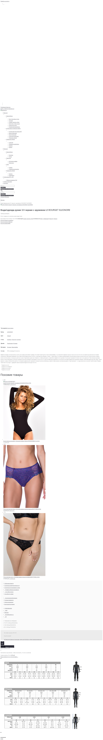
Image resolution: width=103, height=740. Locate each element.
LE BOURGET (10, 332)
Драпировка (10, 343)
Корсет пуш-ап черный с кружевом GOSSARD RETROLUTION (17, 383)
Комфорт (9, 339)
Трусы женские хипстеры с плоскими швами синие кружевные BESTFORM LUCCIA (22, 509)
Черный (9, 335)
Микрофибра (15, 347)
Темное (55, 218)
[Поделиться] (2, 737)
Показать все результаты (7, 195)
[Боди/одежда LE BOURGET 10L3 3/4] (17, 204)
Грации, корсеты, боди (28, 218)
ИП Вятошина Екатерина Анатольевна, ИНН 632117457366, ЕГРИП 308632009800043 (23, 639)
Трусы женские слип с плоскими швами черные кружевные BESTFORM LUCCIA (21, 577)
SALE (41, 218)
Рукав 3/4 (51, 218)
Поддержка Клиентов (5, 107)
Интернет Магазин (5, 197)
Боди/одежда (10, 328)
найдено (3, 187)
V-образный (45, 218)
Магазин (3, 200)
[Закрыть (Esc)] (1, 737)
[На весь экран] (3, 737)
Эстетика (18, 339)
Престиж (14, 339)
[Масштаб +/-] (5, 737)
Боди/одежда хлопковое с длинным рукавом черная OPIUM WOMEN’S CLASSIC (21, 441)
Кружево (15, 343)
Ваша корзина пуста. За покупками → (9, 656)
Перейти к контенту (5, 1)
